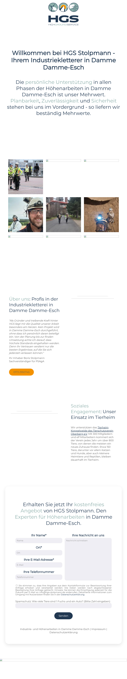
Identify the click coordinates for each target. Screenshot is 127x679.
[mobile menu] (2, 32)
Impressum (98, 629)
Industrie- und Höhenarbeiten (39, 629)
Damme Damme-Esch (75, 629)
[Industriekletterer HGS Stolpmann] (63, 14)
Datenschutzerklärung (72, 594)
